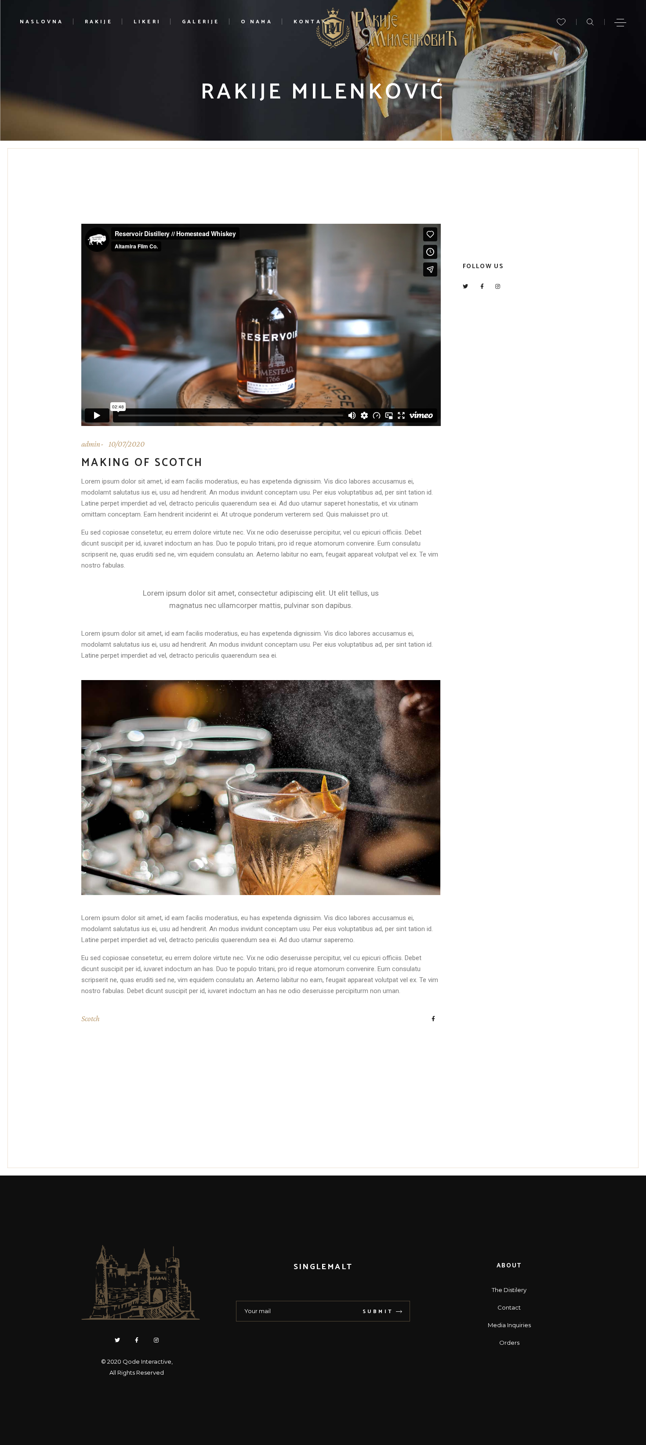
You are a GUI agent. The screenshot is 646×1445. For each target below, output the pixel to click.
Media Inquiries (509, 1325)
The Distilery (509, 1289)
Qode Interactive (147, 1361)
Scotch (90, 1018)
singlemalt (323, 1267)
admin (90, 444)
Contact (509, 1307)
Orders (509, 1342)
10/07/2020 (127, 444)
